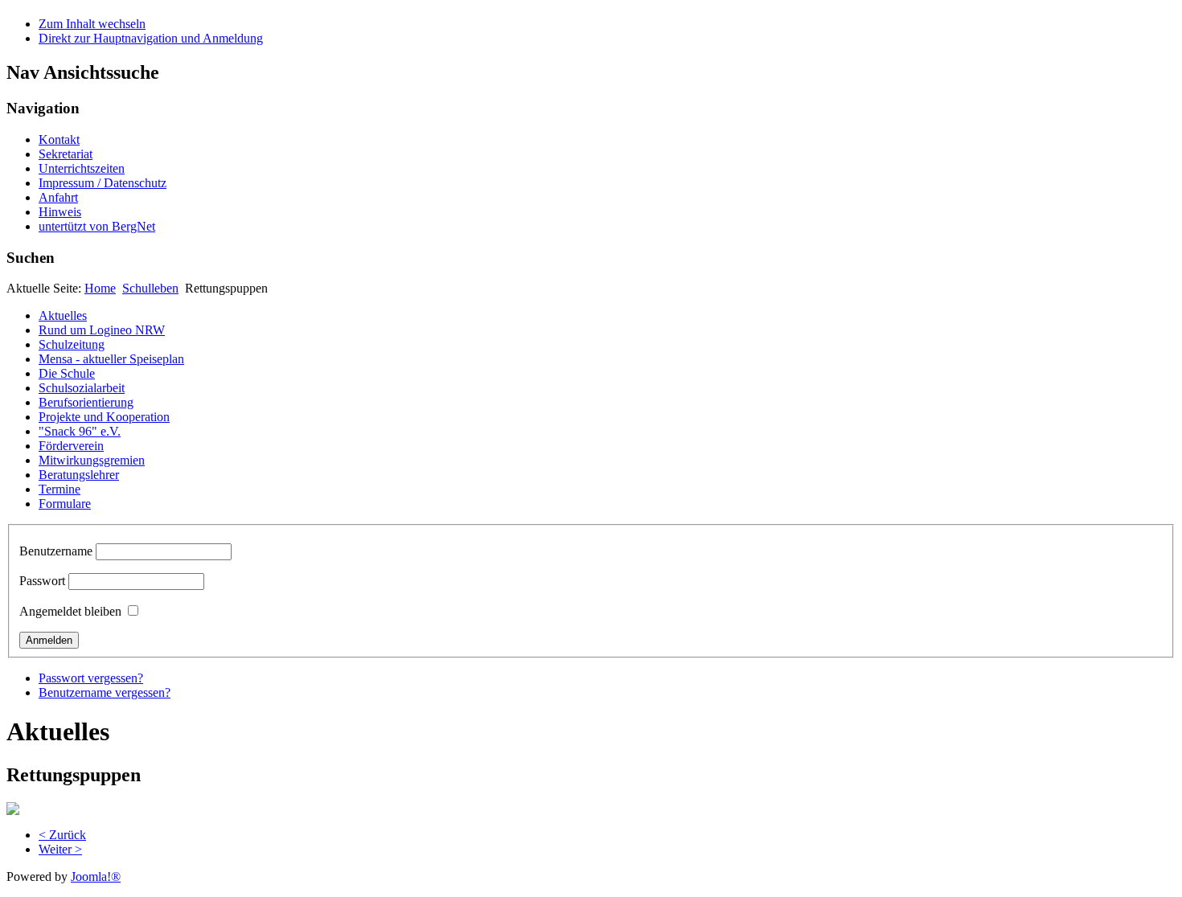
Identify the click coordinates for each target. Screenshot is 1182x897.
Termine (59, 489)
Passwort (42, 581)
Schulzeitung (72, 344)
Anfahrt (58, 197)
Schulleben (150, 288)
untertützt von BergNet (97, 226)
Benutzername (55, 551)
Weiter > (60, 849)
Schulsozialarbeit (82, 388)
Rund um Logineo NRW (102, 330)
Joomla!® (96, 876)
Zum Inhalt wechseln (92, 24)
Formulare (65, 503)
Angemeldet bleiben (70, 611)
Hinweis (60, 212)
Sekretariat (65, 154)
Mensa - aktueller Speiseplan (111, 359)
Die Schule (67, 373)
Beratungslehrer (79, 474)
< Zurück (62, 835)
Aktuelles (63, 315)
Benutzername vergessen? (104, 692)
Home (100, 288)
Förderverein (71, 446)
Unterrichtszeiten (82, 168)
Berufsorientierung (86, 402)
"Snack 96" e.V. (80, 431)
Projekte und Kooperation (104, 417)
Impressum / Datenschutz (102, 183)
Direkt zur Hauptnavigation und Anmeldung (151, 38)
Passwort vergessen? (91, 678)
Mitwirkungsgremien (92, 460)
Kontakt (59, 139)
